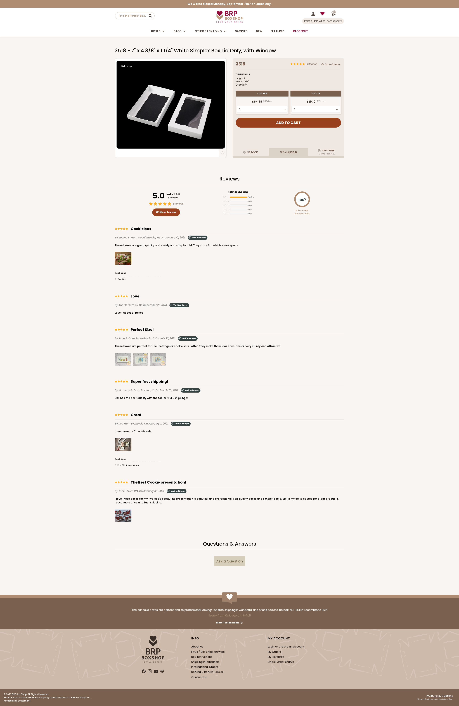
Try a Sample (287, 152)
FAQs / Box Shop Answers (208, 652)
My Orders (274, 652)
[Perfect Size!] (123, 360)
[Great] (123, 445)
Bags (177, 31)
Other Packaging (208, 31)
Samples (241, 31)
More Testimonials (227, 622)
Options (448, 695)
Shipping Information (205, 662)
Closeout (300, 31)
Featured (277, 31)
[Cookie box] (123, 259)
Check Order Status (281, 662)
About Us (197, 646)
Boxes (155, 31)
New (259, 31)
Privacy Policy (434, 695)
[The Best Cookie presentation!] (123, 516)
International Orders (204, 667)
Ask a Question (333, 64)
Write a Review (166, 212)
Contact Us (199, 677)
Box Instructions (201, 657)
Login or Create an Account (286, 646)
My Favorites (276, 657)
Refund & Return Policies (207, 672)
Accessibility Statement (17, 700)
